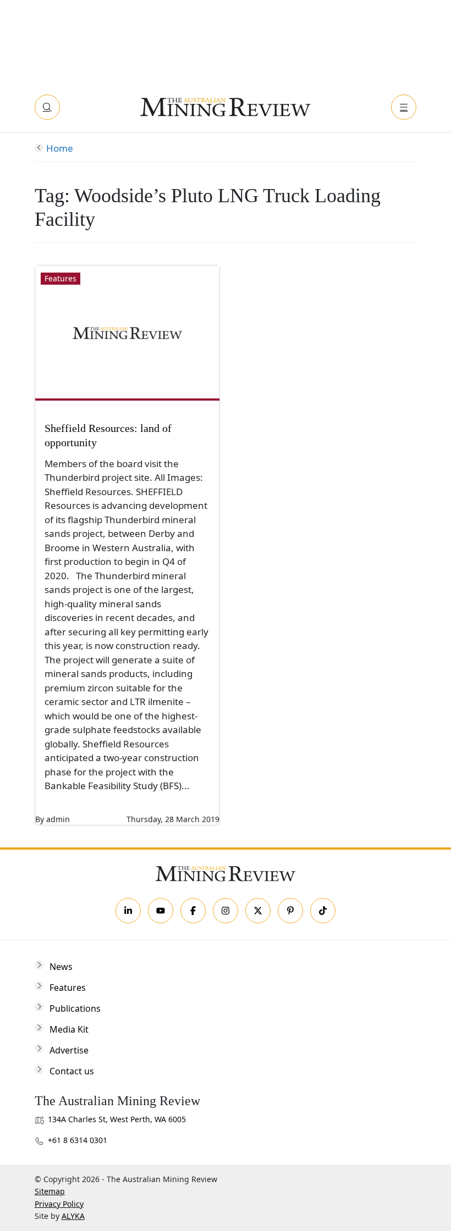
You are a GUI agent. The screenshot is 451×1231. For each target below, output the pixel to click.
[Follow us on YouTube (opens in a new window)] (160, 911)
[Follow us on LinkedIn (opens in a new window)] (128, 911)
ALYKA (73, 1216)
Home (59, 148)
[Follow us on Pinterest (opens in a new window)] (290, 911)
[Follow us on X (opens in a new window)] (258, 911)
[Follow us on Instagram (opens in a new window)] (225, 911)
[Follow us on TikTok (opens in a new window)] (323, 911)
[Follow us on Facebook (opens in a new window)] (193, 911)
